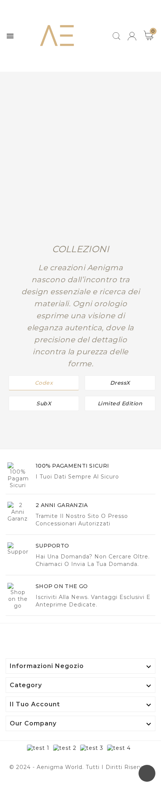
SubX (43, 403)
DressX (120, 382)
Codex (44, 382)
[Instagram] (88, 783)
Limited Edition (120, 403)
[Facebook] (73, 783)
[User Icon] (132, 36)
